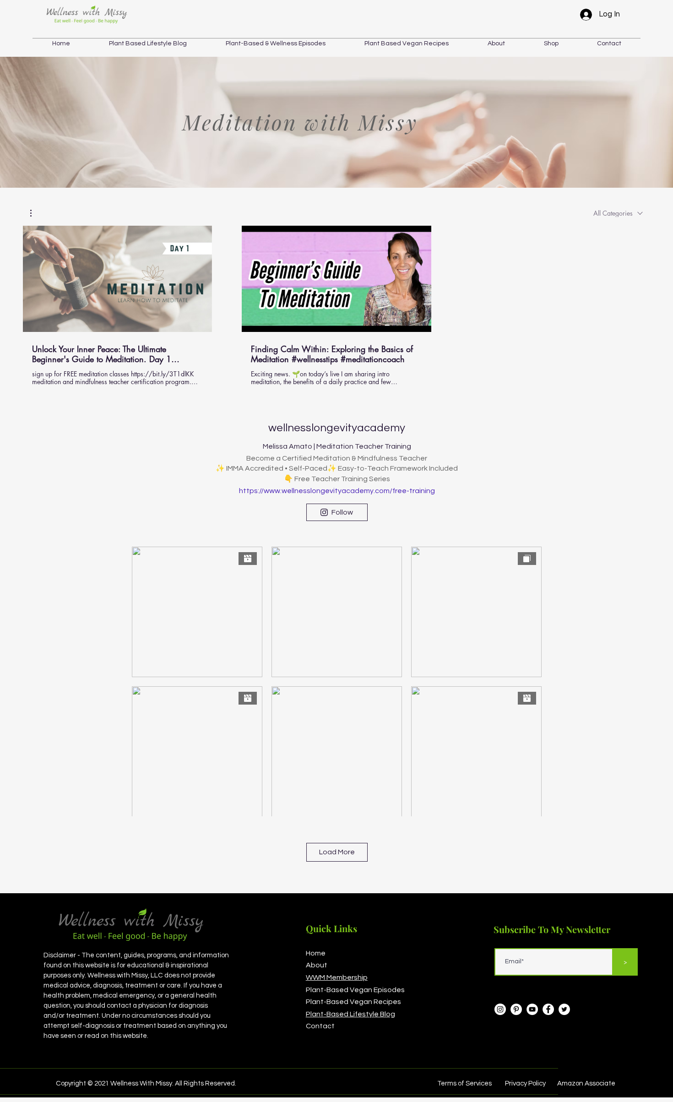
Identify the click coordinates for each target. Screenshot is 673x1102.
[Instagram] (500, 1009)
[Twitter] (564, 1009)
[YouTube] (532, 1009)
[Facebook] (548, 1009)
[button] (551, 43)
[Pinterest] (516, 1009)
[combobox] (618, 213)
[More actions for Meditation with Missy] (35, 213)
